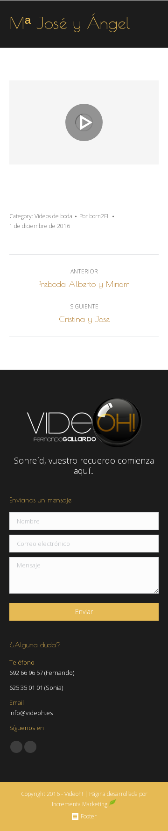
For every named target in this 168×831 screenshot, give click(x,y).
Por (94, 216)
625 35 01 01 (26, 687)
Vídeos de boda (53, 216)
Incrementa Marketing (80, 804)
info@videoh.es (31, 713)
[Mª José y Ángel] (84, 122)
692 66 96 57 (26, 672)
